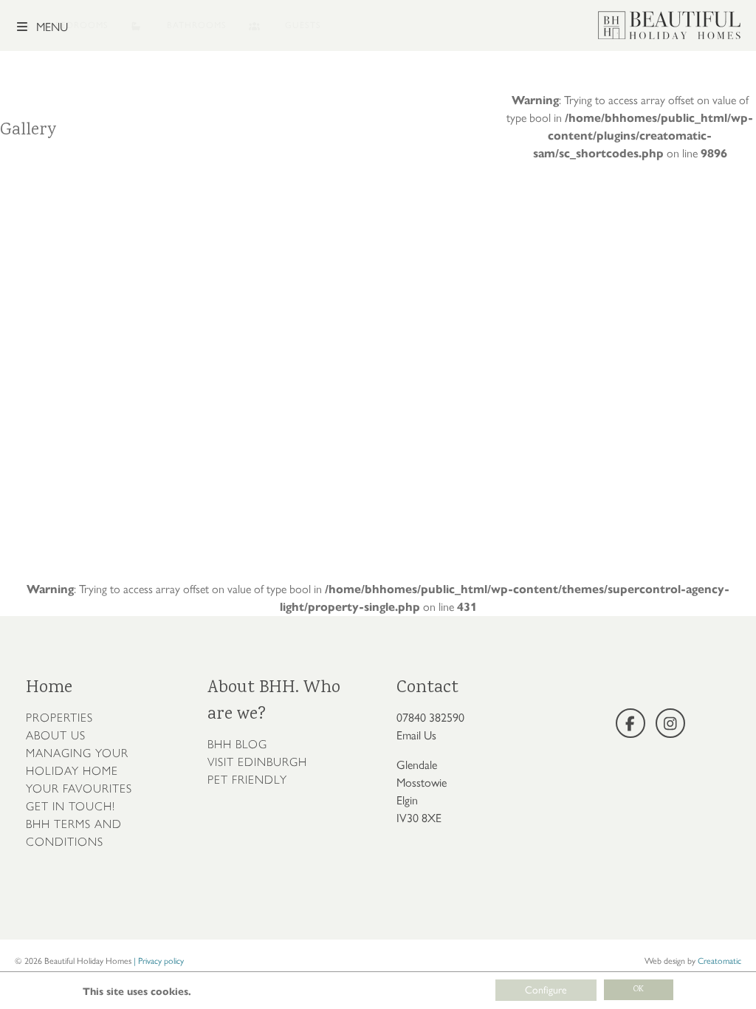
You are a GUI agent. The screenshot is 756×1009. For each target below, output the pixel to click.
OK (638, 989)
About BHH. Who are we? (273, 701)
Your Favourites (79, 788)
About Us (56, 735)
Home (49, 688)
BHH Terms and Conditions (74, 833)
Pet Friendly (247, 780)
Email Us (416, 735)
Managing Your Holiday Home (77, 762)
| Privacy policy (159, 961)
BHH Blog (237, 744)
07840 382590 (430, 718)
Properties (59, 718)
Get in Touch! (70, 806)
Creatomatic (719, 961)
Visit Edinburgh (257, 762)
